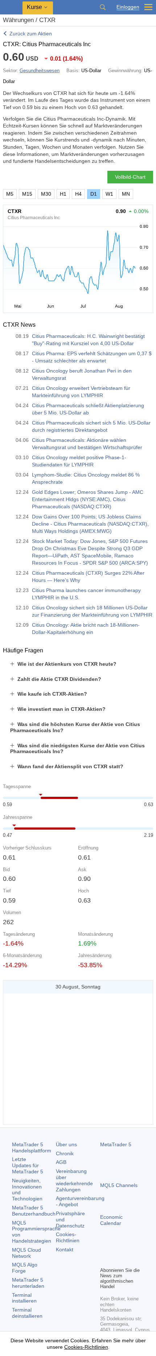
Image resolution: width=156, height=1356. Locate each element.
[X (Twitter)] (127, 1248)
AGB (61, 1162)
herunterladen (28, 1283)
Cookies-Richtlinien (67, 1237)
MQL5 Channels (118, 1185)
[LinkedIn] (104, 1260)
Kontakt (64, 1249)
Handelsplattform (31, 1147)
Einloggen (127, 7)
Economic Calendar (111, 1220)
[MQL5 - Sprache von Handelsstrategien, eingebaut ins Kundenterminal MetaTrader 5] (11, 7)
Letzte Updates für (27, 1165)
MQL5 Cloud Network (26, 1253)
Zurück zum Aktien (30, 33)
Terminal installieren (24, 1298)
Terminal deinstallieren (27, 1313)
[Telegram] (116, 1248)
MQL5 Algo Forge (24, 1268)
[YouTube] (139, 1248)
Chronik (65, 1153)
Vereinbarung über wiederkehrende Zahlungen (74, 1180)
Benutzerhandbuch (34, 1211)
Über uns (66, 1144)
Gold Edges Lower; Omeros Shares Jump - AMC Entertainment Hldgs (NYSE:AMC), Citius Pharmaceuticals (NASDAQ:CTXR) (87, 499)
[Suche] (102, 7)
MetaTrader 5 (115, 1144)
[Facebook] (104, 1248)
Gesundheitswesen (39, 70)
